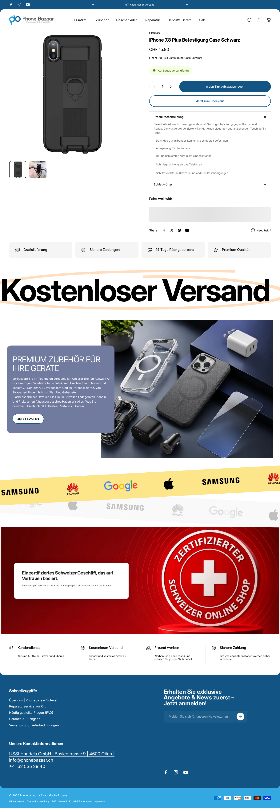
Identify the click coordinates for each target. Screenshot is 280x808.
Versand (62, 801)
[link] (27, 766)
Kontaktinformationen (80, 801)
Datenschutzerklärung (38, 801)
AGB (54, 801)
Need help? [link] (264, 230)
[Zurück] (93, 4)
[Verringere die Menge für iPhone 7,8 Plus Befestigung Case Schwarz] (153, 86)
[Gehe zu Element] (17, 169)
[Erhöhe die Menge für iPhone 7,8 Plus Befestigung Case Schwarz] (171, 86)
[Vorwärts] (187, 4)
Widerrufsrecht (17, 801)
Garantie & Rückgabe (24, 719)
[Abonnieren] (240, 716)
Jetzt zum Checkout (210, 101)
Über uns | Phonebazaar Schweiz (34, 700)
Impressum (99, 801)
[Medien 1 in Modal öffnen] (72, 94)
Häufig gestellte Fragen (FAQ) (31, 713)
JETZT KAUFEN (28, 419)
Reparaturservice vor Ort (27, 706)
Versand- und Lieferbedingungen (34, 725)
